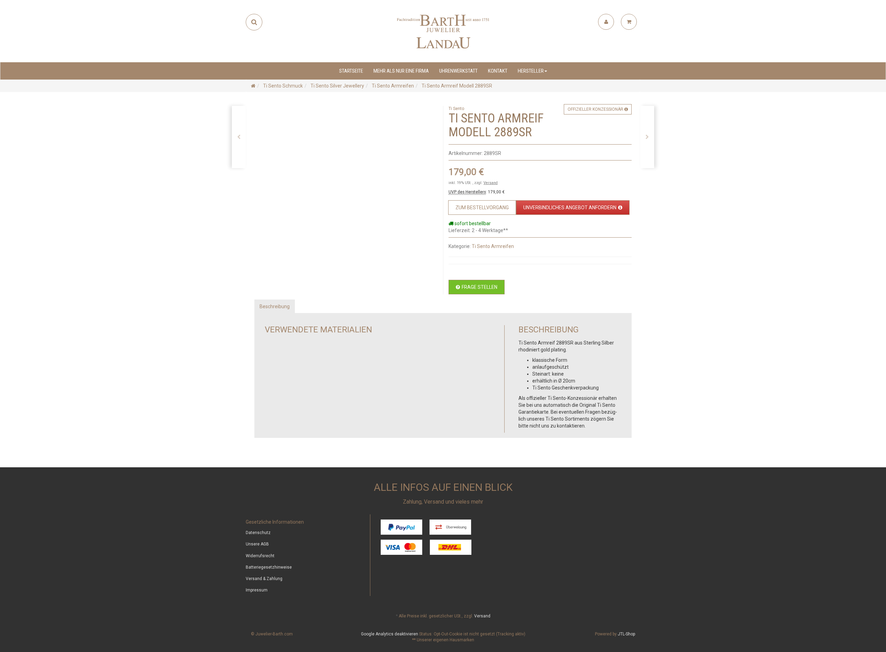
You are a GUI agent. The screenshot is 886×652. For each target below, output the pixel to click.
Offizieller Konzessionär (596, 109)
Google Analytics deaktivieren (389, 634)
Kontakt (497, 71)
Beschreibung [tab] (275, 306)
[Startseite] (253, 86)
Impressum (257, 590)
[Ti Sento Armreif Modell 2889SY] (647, 137)
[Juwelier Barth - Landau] (443, 31)
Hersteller (531, 71)
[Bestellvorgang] (629, 22)
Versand (490, 183)
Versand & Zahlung (264, 578)
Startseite (351, 71)
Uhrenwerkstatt (458, 71)
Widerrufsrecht (260, 555)
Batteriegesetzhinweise (269, 567)
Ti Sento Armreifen (493, 246)
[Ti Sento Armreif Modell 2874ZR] (239, 137)
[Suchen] (254, 22)
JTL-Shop (626, 634)
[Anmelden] (606, 22)
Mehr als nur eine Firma (401, 71)
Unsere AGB (257, 544)
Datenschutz (258, 532)
